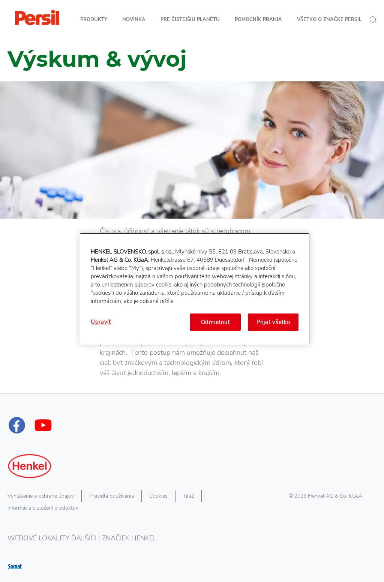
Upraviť (101, 322)
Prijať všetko (273, 322)
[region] (195, 289)
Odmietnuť (215, 322)
